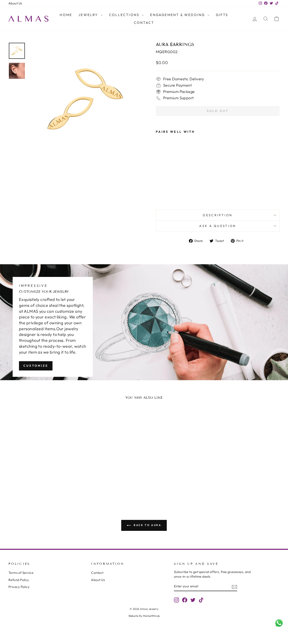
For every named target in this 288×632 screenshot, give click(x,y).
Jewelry (89, 15)
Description (218, 215)
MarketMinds (151, 615)
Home (66, 15)
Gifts (222, 15)
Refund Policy (18, 580)
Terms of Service (20, 573)
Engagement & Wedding (178, 15)
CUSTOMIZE (35, 366)
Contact (144, 22)
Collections (125, 15)
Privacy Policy (19, 587)
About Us (15, 3)
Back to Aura (147, 525)
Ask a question (217, 226)
